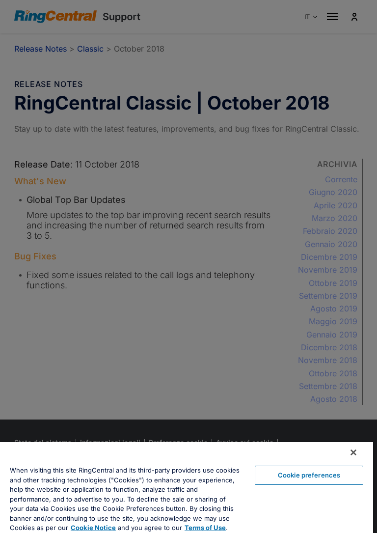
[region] (186, 487)
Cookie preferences (309, 475)
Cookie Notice (93, 528)
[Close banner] (353, 452)
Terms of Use (205, 528)
